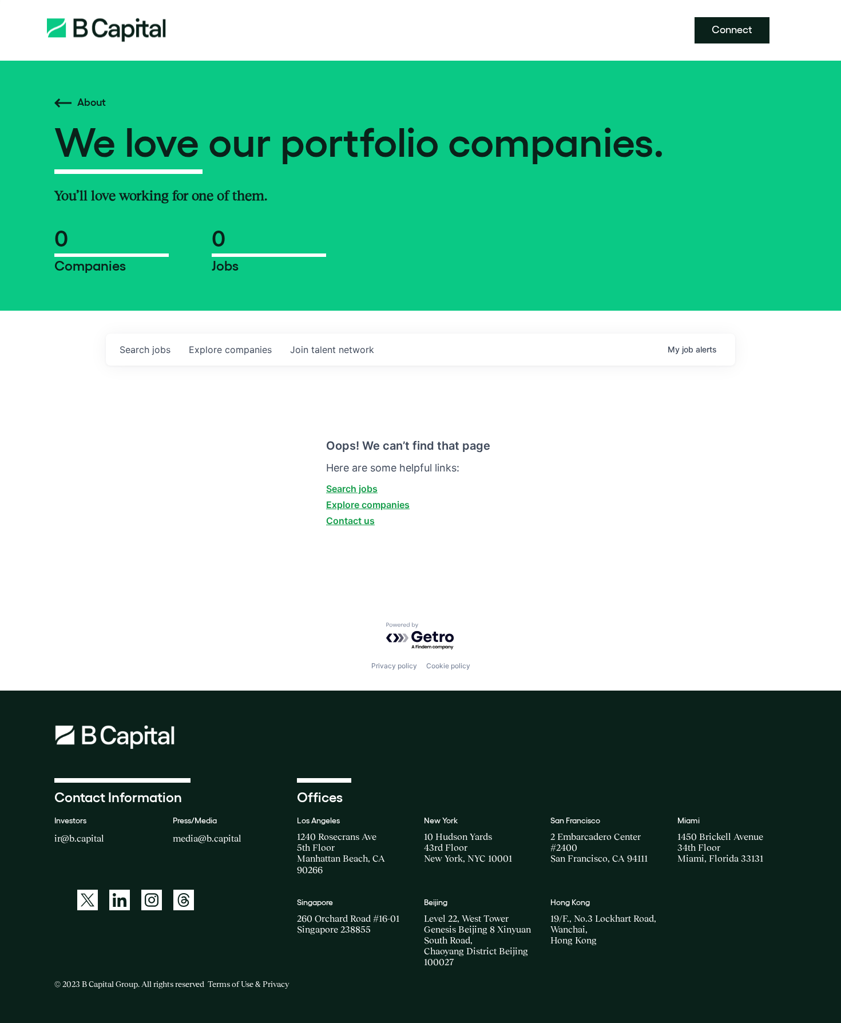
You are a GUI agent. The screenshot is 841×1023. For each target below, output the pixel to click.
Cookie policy (448, 665)
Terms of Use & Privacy (248, 984)
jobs (145, 349)
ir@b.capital (79, 838)
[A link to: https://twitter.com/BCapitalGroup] (87, 900)
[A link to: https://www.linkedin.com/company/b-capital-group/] (119, 900)
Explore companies (368, 504)
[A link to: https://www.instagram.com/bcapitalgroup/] (151, 900)
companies (230, 349)
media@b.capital (207, 838)
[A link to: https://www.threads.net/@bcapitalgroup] (183, 900)
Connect (732, 29)
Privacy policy (394, 665)
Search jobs (352, 488)
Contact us (350, 520)
